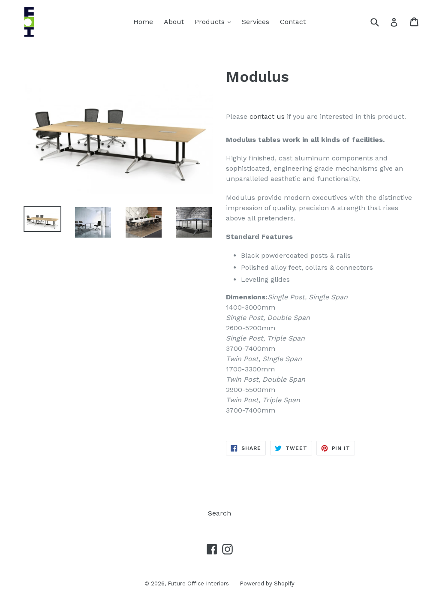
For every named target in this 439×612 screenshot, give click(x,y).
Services (255, 22)
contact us (267, 116)
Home (143, 22)
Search (219, 513)
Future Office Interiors (198, 583)
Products (215, 21)
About (174, 22)
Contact (293, 22)
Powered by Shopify (267, 583)
